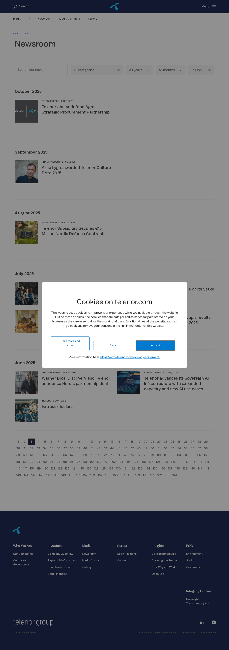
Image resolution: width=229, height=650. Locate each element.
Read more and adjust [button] (70, 343)
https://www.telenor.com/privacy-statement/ (130, 357)
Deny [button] (113, 345)
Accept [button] (155, 345)
